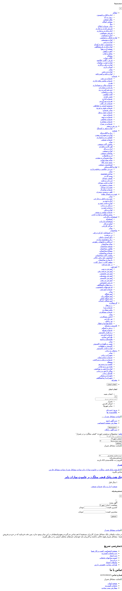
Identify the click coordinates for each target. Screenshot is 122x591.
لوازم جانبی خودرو (105, 203)
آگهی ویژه (113, 503)
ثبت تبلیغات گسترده (109, 553)
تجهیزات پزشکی (106, 376)
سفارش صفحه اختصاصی (107, 423)
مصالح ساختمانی (105, 251)
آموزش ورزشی (106, 280)
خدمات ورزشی (106, 78)
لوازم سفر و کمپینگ (104, 128)
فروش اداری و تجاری (104, 29)
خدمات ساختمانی (105, 253)
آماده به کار (108, 224)
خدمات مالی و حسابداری (102, 85)
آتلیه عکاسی (107, 94)
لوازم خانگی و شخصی (108, 38)
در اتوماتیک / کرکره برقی (102, 233)
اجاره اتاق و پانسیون (104, 15)
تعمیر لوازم (108, 97)
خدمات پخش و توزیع (104, 108)
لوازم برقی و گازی (105, 65)
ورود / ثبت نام (111, 410)
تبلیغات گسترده (111, 586)
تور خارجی (108, 319)
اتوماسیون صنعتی (105, 165)
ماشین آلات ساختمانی (103, 255)
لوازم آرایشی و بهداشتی (103, 369)
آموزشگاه (108, 294)
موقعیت (114, 505)
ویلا (111, 24)
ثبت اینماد (113, 556)
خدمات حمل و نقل (105, 112)
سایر (110, 69)
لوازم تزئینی (107, 42)
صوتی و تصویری (106, 185)
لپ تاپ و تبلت (106, 181)
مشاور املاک (107, 22)
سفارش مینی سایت (109, 588)
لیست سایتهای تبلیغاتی (108, 558)
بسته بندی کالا (107, 162)
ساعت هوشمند (106, 174)
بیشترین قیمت (111, 512)
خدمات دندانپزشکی (104, 357)
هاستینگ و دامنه (106, 339)
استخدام (109, 219)
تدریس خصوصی (106, 283)
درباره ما (113, 560)
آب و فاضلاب (107, 156)
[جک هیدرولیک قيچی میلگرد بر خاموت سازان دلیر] (85, 470)
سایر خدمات (107, 110)
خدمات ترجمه (107, 117)
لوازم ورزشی (107, 72)
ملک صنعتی (107, 20)
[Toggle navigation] (103, 417)
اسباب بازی (107, 67)
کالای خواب (107, 58)
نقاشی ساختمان (106, 249)
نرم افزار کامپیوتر (105, 332)
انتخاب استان (112, 384)
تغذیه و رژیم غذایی (105, 367)
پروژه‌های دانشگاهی (104, 285)
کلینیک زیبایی (107, 373)
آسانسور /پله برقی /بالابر (103, 258)
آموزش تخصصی (106, 274)
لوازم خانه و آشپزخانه (104, 74)
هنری (110, 83)
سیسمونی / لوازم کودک (103, 44)
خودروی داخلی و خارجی (103, 199)
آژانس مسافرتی (106, 317)
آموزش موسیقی (105, 276)
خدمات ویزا (107, 308)
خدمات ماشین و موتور (103, 212)
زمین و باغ (108, 17)
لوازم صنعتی (107, 151)
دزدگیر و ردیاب (106, 205)
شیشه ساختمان (106, 246)
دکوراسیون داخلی (105, 237)
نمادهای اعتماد (111, 562)
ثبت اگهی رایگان (110, 430)
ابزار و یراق (108, 149)
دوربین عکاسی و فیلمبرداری (101, 169)
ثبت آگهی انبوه (111, 421)
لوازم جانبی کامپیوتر (104, 348)
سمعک (109, 362)
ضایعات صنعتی (106, 153)
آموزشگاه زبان (106, 296)
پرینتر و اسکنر (107, 328)
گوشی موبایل (107, 178)
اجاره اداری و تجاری (104, 31)
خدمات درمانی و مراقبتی (102, 360)
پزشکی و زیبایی (111, 351)
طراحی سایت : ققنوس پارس (105, 565)
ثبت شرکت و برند (105, 90)
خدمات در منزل (106, 124)
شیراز (119, 465)
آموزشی (114, 267)
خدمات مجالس (106, 119)
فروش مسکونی (106, 33)
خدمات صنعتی (106, 140)
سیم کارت (108, 176)
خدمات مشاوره (106, 122)
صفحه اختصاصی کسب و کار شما (104, 551)
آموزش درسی (106, 269)
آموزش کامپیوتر (106, 278)
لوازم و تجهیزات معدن (103, 135)
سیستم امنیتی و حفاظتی (102, 106)
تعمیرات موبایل (106, 187)
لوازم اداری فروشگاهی (103, 47)
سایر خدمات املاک (105, 26)
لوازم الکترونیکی (110, 167)
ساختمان (113, 230)
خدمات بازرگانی (106, 103)
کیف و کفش (107, 51)
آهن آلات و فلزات (105, 147)
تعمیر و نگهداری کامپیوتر (102, 344)
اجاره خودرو (107, 201)
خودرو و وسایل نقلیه (109, 194)
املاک (115, 13)
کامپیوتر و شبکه (111, 326)
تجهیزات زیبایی (106, 355)
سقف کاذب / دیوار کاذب (103, 262)
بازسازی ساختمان (105, 260)
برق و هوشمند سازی (104, 240)
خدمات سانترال (106, 190)
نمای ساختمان (106, 244)
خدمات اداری (107, 99)
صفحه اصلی (112, 583)
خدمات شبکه (107, 330)
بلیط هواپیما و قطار (104, 323)
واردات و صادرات (105, 88)
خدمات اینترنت (106, 335)
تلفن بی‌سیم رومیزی (104, 192)
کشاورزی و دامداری (104, 137)
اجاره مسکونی (106, 35)
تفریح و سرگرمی (105, 101)
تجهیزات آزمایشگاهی (104, 378)
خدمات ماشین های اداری (102, 81)
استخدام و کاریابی (110, 217)
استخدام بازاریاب (105, 221)
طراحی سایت (107, 337)
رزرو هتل (108, 305)
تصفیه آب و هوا (106, 49)
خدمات (114, 76)
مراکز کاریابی (107, 226)
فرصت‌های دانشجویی (104, 287)
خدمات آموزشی (106, 289)
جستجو (118, 443)
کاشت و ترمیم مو (105, 364)
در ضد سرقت (107, 264)
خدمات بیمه (107, 115)
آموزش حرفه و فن (105, 271)
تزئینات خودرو (107, 208)
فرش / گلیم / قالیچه (104, 60)
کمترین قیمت (112, 507)
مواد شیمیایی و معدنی (103, 158)
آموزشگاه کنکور (106, 298)
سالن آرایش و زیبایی (104, 371)
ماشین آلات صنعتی (105, 144)
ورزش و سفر (112, 126)
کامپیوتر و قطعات (105, 346)
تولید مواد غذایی (106, 160)
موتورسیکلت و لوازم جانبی (101, 215)
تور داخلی (108, 321)
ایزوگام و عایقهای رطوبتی (102, 242)
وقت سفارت (107, 310)
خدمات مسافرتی (105, 312)
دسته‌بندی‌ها (112, 427)
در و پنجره (108, 235)
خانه (120, 434)
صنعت (114, 131)
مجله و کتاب (107, 54)
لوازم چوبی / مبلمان (104, 63)
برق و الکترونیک (106, 133)
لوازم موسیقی (106, 40)
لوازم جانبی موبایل (105, 183)
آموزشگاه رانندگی (105, 301)
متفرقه (114, 380)
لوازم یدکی (108, 210)
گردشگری (113, 303)
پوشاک (109, 56)
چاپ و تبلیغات (106, 92)
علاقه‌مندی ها (112, 412)
